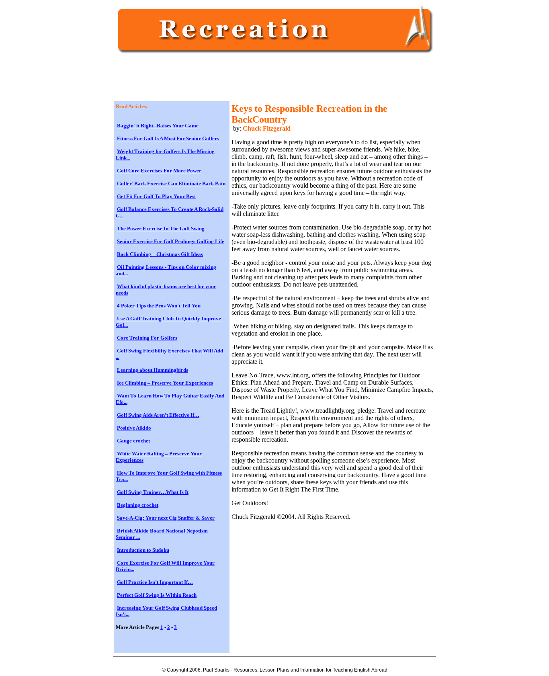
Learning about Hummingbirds (152, 370)
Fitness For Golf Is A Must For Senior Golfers (168, 138)
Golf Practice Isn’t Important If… (155, 582)
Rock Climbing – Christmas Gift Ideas (160, 254)
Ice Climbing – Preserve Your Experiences (165, 383)
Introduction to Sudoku (143, 550)
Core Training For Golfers (147, 338)
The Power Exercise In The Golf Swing (161, 228)
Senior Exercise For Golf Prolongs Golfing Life (170, 241)
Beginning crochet (137, 505)
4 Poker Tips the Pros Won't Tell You (159, 306)
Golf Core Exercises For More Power (159, 171)
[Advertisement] (262, 81)
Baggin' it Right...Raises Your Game (158, 126)
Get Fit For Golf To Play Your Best (156, 196)
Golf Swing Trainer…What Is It (152, 492)
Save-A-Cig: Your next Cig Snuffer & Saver (166, 518)
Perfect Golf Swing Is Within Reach (157, 595)
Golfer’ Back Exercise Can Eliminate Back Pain (171, 183)
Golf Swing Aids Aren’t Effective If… (158, 415)
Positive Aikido (134, 428)
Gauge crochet (133, 441)
